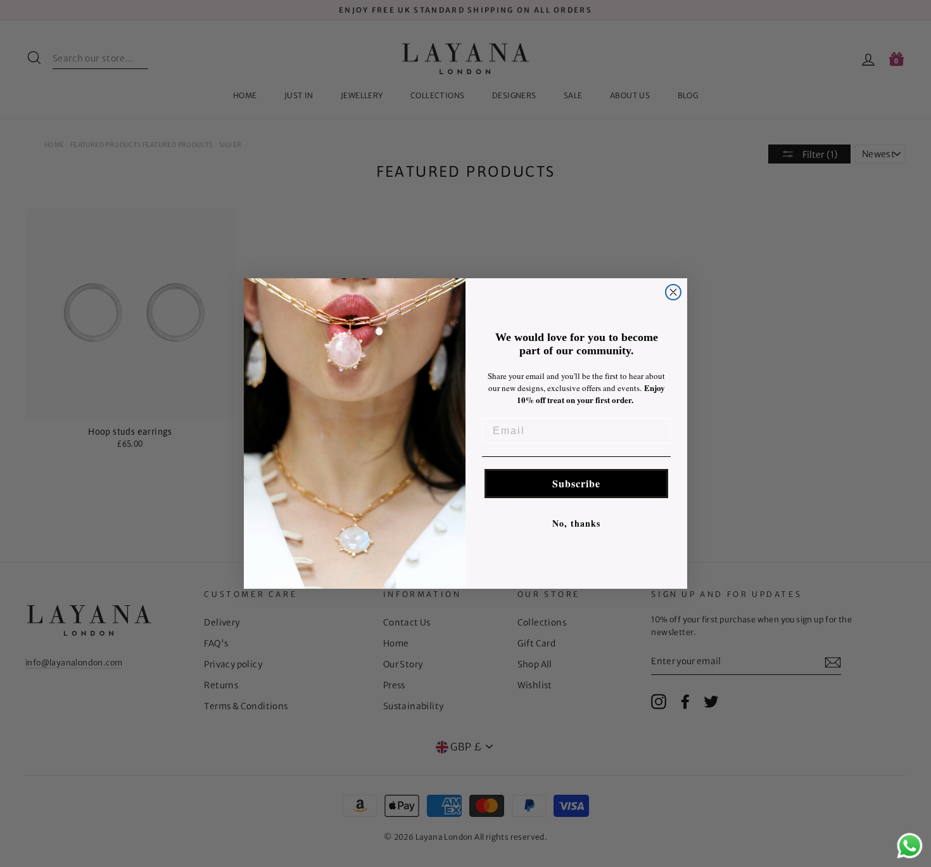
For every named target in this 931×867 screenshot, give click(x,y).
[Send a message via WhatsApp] (910, 846)
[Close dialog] (673, 292)
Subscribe (576, 483)
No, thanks (576, 523)
